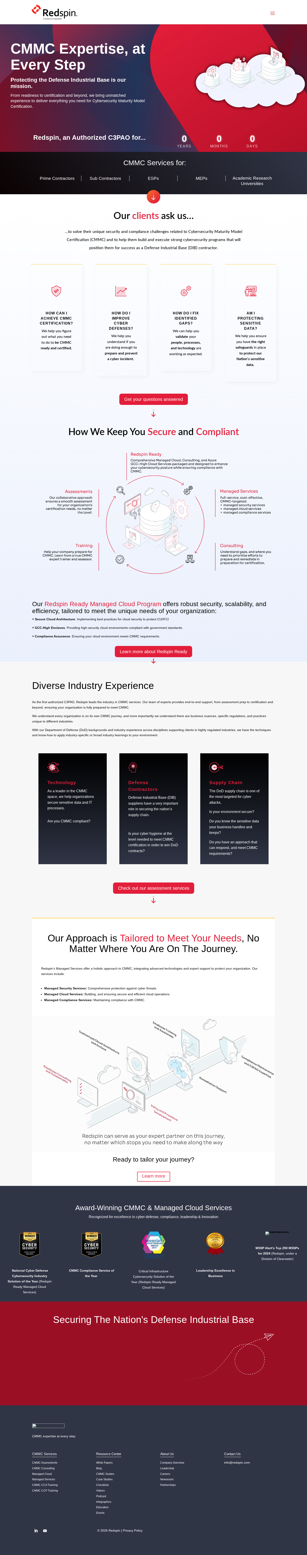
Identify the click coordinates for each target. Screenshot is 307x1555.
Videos (100, 1490)
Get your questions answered (153, 399)
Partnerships (168, 1485)
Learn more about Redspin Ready (153, 651)
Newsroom (167, 1479)
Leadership (167, 1468)
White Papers (104, 1462)
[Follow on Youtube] (45, 1530)
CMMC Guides (105, 1474)
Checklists (102, 1485)
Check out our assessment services (153, 888)
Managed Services (43, 1479)
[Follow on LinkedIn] (36, 1530)
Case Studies (104, 1479)
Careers (165, 1474)
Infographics (103, 1501)
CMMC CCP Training (45, 1490)
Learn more (153, 1176)
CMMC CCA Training (45, 1485)
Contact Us (153, 1373)
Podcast (101, 1496)
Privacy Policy (132, 1530)
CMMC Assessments (44, 1462)
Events (100, 1512)
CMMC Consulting (43, 1468)
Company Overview (172, 1462)
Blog (99, 1468)
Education (102, 1507)
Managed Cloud (42, 1474)
